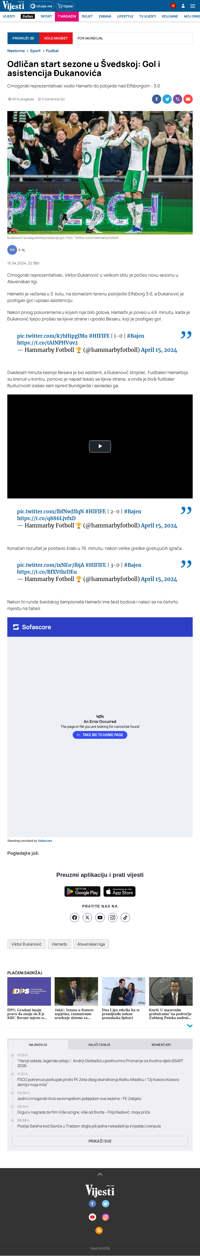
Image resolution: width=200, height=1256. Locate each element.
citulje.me (44, 6)
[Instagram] (112, 917)
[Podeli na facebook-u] (156, 99)
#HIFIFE (99, 336)
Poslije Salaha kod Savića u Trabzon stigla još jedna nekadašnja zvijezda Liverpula (89, 1126)
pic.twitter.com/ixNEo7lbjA (50, 565)
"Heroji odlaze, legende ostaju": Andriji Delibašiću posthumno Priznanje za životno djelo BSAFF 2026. (100, 1063)
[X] (87, 917)
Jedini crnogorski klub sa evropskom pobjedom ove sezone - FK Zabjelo (79, 1098)
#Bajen (135, 336)
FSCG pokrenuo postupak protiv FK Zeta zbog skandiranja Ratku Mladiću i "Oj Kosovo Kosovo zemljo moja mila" (98, 1082)
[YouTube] (100, 917)
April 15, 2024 (159, 350)
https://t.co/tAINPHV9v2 (47, 343)
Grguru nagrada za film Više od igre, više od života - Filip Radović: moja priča (83, 1112)
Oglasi (68, 6)
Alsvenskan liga (91, 944)
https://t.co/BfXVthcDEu (47, 572)
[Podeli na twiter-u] (167, 99)
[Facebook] (74, 917)
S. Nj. (21, 250)
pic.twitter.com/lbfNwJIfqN (50, 511)
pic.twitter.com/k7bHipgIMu (52, 336)
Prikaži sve (100, 1141)
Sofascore (45, 841)
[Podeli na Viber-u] (177, 99)
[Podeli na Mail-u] (188, 99)
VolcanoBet (56, 38)
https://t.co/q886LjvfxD (46, 518)
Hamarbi (59, 944)
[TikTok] (125, 917)
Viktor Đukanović (26, 944)
